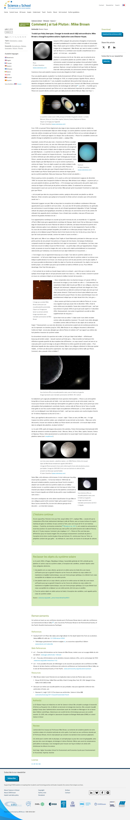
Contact (101, 5)
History (14, 48)
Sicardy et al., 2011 (70, 526)
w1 (78, 85)
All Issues (23, 12)
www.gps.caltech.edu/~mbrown (51, 655)
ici (64, 641)
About (55, 12)
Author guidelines (73, 12)
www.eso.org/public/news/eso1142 (45, 660)
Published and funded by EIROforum (14, 812)
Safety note (42, 792)
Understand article (24, 24)
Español (9, 80)
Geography (8, 48)
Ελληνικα (9, 69)
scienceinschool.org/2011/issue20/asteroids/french (52, 695)
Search (117, 5)
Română (9, 77)
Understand (36, 12)
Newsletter (109, 5)
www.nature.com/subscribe (44, 644)
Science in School (37, 21)
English (9, 60)
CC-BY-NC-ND (36, 764)
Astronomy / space (16, 41)
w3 (53, 622)
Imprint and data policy (11, 795)
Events (49, 12)
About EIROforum (10, 792)
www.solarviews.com (39, 68)
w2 (62, 526)
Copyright (41, 790)
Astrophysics (16, 46)
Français (9, 63)
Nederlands (10, 57)
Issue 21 (53, 21)
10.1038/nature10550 (57, 638)
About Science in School (11, 790)
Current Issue (14, 12)
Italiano (9, 72)
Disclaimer (41, 795)
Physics (7, 43)
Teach (44, 12)
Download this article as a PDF (112, 34)
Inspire (29, 12)
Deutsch (9, 66)
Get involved (63, 12)
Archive (67, 790)
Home (6, 12)
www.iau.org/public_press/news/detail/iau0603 (53, 598)
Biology (23, 46)
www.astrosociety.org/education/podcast (77, 668)
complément (49, 436)
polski (8, 75)
